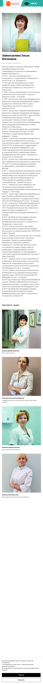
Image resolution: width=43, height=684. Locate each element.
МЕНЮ (34, 3)
